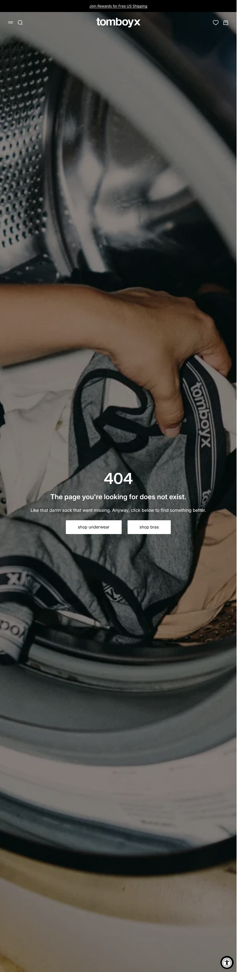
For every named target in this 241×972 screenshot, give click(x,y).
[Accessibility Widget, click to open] (227, 962)
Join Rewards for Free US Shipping (118, 6)
